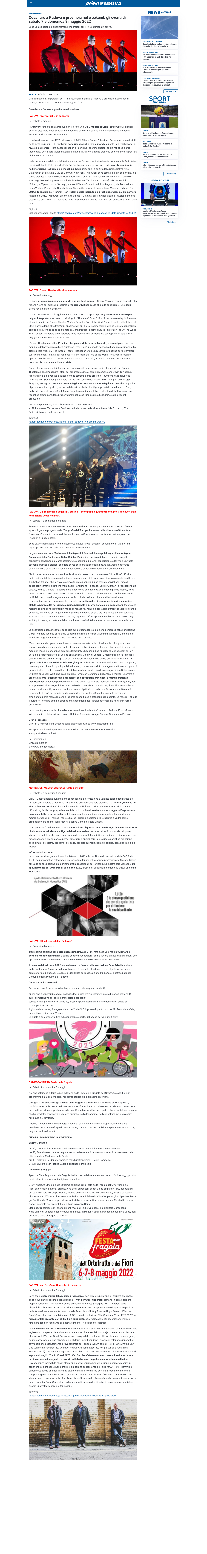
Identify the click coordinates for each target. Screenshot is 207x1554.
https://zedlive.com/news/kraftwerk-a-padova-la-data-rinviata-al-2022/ (96, 213)
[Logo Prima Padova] (103, 3)
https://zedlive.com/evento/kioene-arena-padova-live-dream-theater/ (67, 421)
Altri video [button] (171, 222)
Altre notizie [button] (170, 91)
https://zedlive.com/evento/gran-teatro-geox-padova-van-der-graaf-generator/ (72, 1395)
